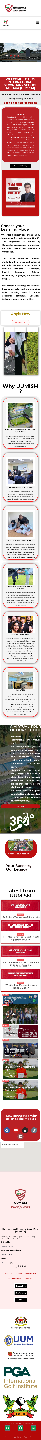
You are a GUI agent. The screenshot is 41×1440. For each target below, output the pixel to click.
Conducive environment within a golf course (20, 431)
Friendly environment (20, 634)
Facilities (20, 690)
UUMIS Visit (10, 1014)
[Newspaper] (20, 1136)
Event (5, 1005)
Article (20, 914)
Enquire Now (21, 1286)
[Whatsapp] (7, 1428)
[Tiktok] (34, 1130)
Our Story (18, 1273)
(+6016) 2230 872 (7, 1254)
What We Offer (30, 1273)
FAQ (20, 1300)
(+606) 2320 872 (7, 1246)
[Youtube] (16, 1130)
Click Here (20, 850)
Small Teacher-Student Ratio (20, 540)
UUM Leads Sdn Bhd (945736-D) (23, 1435)
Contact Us (29, 1279)
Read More (10, 1000)
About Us (8, 1273)
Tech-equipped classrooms (20, 487)
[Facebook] (7, 1130)
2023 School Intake (14, 1028)
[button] (31, 57)
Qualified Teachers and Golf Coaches (20, 587)
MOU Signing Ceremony (16, 1049)
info (2, 1263)
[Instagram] (25, 1130)
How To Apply (21, 1293)
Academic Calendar (15, 1279)
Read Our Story (20, 166)
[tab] (7, 56)
